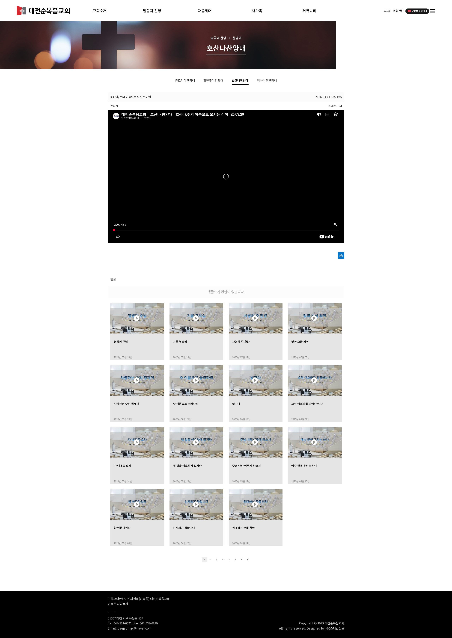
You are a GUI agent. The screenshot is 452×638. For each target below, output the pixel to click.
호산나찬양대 (240, 80)
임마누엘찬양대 (267, 80)
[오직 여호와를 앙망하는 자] (315, 380)
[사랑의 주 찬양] (255, 318)
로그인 (388, 10)
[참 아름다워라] (137, 504)
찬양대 (237, 37)
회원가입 (398, 10)
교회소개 (100, 10)
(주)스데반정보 (334, 628)
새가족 (257, 10)
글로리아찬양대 (185, 80)
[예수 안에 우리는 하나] (315, 442)
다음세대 (204, 10)
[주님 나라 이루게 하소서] (255, 442)
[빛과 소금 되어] (315, 318)
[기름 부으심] (196, 318)
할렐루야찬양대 (213, 80)
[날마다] (255, 380)
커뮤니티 (309, 10)
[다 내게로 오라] (137, 442)
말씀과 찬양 (152, 10)
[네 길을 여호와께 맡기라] (196, 442)
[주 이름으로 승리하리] (196, 380)
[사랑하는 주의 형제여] (137, 380)
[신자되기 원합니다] (196, 504)
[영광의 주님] (137, 318)
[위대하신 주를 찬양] (255, 504)
